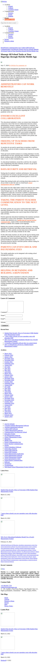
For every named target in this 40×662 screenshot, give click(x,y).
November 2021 (9, 360)
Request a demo (10, 19)
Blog (5, 604)
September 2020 (9, 383)
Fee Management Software (12, 435)
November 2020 (9, 380)
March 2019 (8, 413)
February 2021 (8, 375)
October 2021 (8, 362)
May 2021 (7, 370)
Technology (7, 463)
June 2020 (7, 388)
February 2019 (8, 415)
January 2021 (8, 377)
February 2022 (8, 355)
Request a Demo (9, 601)
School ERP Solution (10, 452)
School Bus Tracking (10, 449)
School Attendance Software (12, 447)
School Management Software (13, 455)
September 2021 (9, 363)
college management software (24, 550)
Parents (10, 14)
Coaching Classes (13, 9)
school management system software (20, 558)
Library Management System (12, 437)
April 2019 (7, 411)
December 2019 (9, 398)
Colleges (10, 8)
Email (3, 319)
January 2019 (8, 416)
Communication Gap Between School (15, 432)
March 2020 (8, 393)
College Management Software (13, 430)
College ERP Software (11, 429)
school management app (32, 555)
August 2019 (8, 405)
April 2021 (7, 372)
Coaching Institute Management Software (16, 425)
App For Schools (9, 424)
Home (6, 598)
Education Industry (16, 551)
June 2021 (7, 368)
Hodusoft (3, 660)
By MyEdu (12, 65)
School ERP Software (10, 450)
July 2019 (7, 406)
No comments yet (21, 65)
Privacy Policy (8, 606)
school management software (25, 556)
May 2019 (7, 410)
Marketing (7, 439)
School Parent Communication (13, 460)
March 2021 (8, 373)
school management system (12, 458)
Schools (10, 6)
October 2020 (8, 382)
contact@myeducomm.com (9, 587)
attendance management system (27, 545)
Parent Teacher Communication (13, 444)
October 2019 (8, 401)
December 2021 (9, 358)
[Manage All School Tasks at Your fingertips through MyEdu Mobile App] (1, 62)
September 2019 (9, 403)
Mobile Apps (8, 440)
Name (3, 315)
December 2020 (9, 378)
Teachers (10, 13)
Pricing (6, 18)
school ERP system (21, 555)
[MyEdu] (4, 1)
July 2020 (7, 387)
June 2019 (7, 408)
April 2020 (7, 392)
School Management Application (14, 454)
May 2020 (7, 390)
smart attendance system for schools (28, 560)
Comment (4, 312)
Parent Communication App (12, 442)
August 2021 (8, 365)
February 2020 (8, 395)
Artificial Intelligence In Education (9, 545)
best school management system (24, 546)
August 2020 (8, 385)
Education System (9, 434)
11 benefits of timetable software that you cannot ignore (20, 343)
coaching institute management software (25, 548)
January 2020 (8, 396)
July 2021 (7, 367)
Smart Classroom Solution (7, 561)
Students (10, 16)
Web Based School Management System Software (19, 467)
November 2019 (9, 400)
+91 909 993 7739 (6, 585)
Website (3, 322)
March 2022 (8, 353)
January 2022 (8, 357)
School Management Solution (13, 457)
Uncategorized (8, 465)
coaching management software (13, 427)
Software (7, 462)
